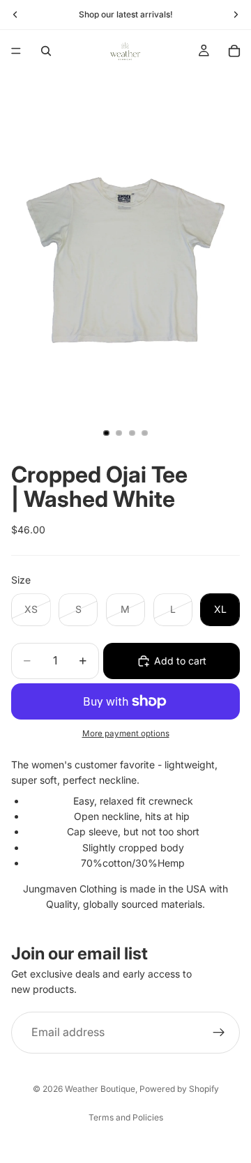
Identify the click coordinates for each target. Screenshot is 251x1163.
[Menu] (16, 51)
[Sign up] (219, 1032)
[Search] (46, 51)
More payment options (125, 733)
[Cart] (234, 51)
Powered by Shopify (179, 1089)
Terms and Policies (126, 1117)
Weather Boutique (100, 1089)
